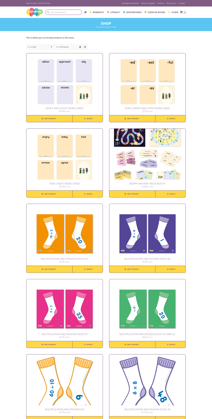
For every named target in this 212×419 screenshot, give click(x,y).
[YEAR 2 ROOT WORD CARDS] (64, 130)
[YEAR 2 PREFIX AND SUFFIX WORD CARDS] (147, 55)
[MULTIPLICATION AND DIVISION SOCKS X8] (147, 356)
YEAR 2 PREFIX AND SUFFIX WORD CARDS (147, 108)
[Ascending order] (51, 46)
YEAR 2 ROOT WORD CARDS (64, 183)
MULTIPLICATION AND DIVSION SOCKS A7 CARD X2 (147, 334)
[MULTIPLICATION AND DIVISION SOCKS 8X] (147, 205)
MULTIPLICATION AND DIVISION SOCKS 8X (147, 258)
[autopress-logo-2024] (34, 8)
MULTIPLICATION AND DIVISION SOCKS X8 (147, 409)
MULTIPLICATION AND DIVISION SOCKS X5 (65, 334)
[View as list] (85, 46)
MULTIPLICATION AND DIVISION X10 (64, 409)
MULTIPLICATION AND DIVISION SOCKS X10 (64, 258)
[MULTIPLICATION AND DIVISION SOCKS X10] (64, 205)
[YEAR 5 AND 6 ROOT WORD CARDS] (64, 55)
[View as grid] (80, 46)
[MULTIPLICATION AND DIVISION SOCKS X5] (64, 281)
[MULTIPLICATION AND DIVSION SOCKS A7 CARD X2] (147, 281)
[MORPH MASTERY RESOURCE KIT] (147, 130)
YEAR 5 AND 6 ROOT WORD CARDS (65, 108)
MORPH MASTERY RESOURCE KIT (147, 183)
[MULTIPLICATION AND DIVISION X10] (64, 356)
